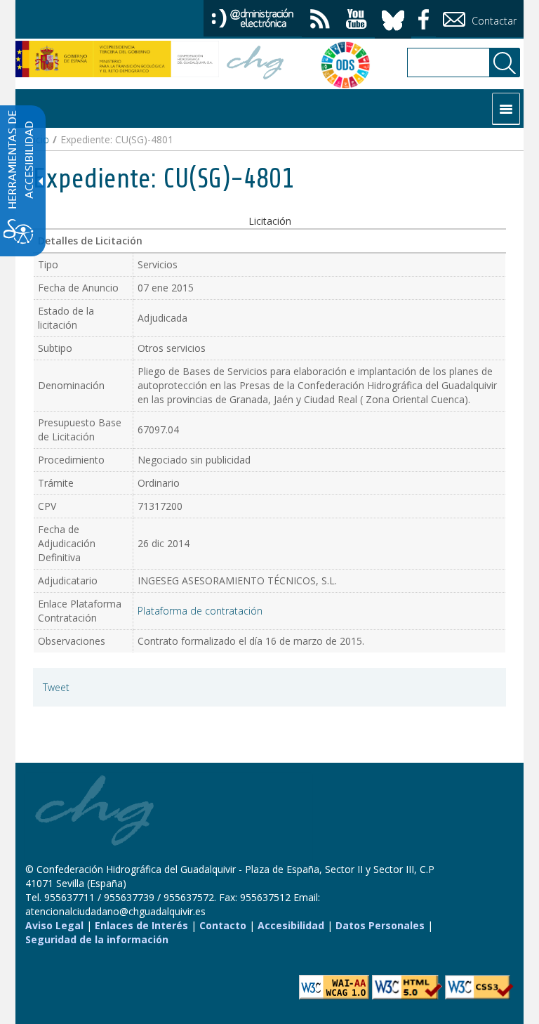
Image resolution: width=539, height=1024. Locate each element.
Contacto (222, 925)
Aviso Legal (54, 925)
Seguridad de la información (96, 939)
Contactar (493, 20)
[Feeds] (320, 20)
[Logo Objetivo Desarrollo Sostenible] (338, 64)
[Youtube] (356, 20)
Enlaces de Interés (141, 925)
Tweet (56, 687)
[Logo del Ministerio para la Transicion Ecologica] (117, 59)
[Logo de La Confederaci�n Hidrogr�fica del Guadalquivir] (255, 64)
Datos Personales (380, 925)
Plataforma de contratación (200, 610)
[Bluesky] (393, 18)
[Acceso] (253, 17)
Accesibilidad (291, 925)
